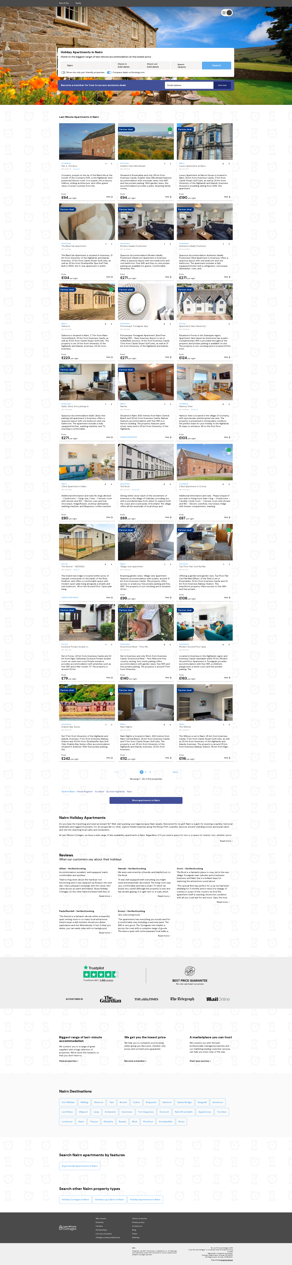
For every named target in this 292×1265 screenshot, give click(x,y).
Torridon (221, 1111)
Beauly (122, 1121)
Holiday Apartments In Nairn (145, 1199)
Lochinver (67, 1121)
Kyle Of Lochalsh (184, 1111)
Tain (111, 1102)
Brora (181, 1121)
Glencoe (98, 1102)
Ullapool (83, 1111)
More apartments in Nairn (146, 800)
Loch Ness (67, 1111)
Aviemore (218, 1102)
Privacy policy (138, 1222)
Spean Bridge (184, 1102)
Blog (134, 1230)
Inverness (127, 1111)
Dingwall (202, 1102)
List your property (104, 1233)
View (108, 197)
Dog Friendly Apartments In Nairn (80, 1166)
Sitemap (135, 1237)
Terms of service (139, 1218)
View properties (68, 1061)
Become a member (134, 1061)
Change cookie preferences (108, 1237)
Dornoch (164, 1111)
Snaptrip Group (226, 1260)
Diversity (100, 1222)
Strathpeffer (166, 1121)
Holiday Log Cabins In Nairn (109, 1199)
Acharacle (110, 1111)
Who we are (101, 1218)
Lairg (96, 1111)
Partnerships (101, 1230)
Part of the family (70, 3)
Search (216, 65)
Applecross (204, 1111)
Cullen (136, 1102)
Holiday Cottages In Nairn (75, 1199)
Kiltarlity (108, 1121)
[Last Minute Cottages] (68, 13)
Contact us (137, 1226)
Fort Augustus (146, 1111)
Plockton (148, 1121)
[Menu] (227, 12)
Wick (134, 1121)
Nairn (81, 1121)
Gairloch (166, 1102)
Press (134, 1233)
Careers (99, 1226)
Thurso (94, 1121)
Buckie (123, 1102)
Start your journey (200, 1061)
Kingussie (151, 1102)
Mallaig (84, 1102)
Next (175, 772)
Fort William (68, 1102)
